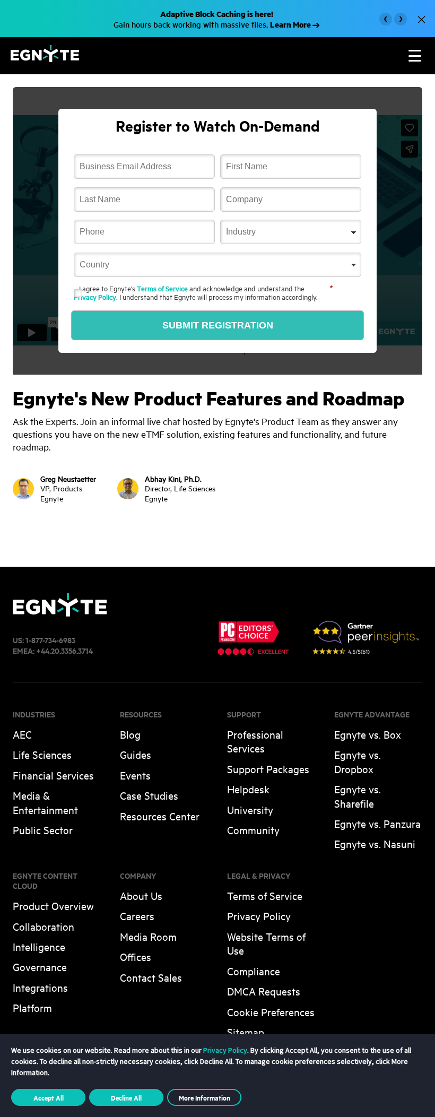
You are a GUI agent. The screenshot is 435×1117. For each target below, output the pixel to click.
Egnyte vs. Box (367, 734)
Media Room (148, 936)
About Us (141, 895)
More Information (204, 1097)
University (250, 809)
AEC (22, 734)
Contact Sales (151, 977)
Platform (32, 1007)
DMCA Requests (263, 991)
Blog (130, 734)
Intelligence (39, 946)
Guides (135, 754)
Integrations (40, 987)
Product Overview (53, 905)
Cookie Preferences (271, 1011)
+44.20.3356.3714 (64, 650)
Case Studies (149, 795)
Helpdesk (248, 788)
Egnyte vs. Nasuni (374, 843)
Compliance (253, 970)
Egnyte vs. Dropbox (357, 761)
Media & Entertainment (45, 802)
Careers (137, 915)
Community (253, 829)
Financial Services (53, 775)
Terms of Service (162, 288)
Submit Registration (217, 325)
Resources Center (159, 815)
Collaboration (43, 926)
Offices (135, 956)
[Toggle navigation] (414, 55)
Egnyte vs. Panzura (377, 823)
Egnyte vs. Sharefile (357, 795)
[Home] (45, 59)
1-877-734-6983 (50, 639)
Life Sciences (42, 754)
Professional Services (255, 741)
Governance (40, 966)
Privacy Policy (95, 296)
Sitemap (245, 1031)
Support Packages (268, 768)
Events (135, 775)
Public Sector (43, 829)
